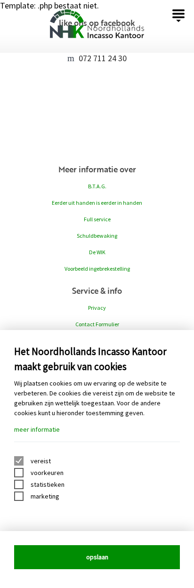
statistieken (48, 484)
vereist (41, 461)
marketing (45, 496)
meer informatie (37, 429)
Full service (97, 219)
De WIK (97, 252)
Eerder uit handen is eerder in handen (97, 202)
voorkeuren (47, 472)
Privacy (97, 307)
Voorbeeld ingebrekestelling (97, 268)
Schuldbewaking (97, 235)
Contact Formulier (97, 324)
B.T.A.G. (97, 186)
